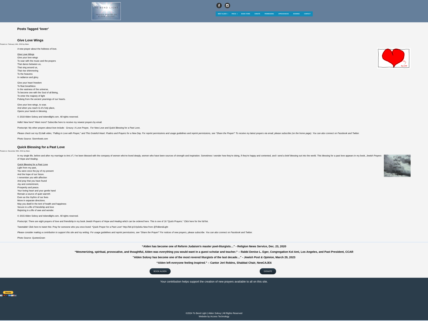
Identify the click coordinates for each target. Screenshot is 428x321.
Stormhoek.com (40, 138)
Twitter (355, 133)
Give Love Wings (30, 40)
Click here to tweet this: (40, 227)
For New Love (97, 128)
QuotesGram (38, 238)
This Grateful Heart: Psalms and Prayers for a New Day (113, 133)
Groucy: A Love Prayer (77, 128)
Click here (189, 221)
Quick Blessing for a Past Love (124, 128)
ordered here (142, 221)
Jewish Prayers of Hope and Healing (104, 221)
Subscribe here (55, 122)
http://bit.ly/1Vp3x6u (133, 227)
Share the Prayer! (225, 133)
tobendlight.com (51, 117)
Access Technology (219, 316)
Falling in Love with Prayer (66, 133)
